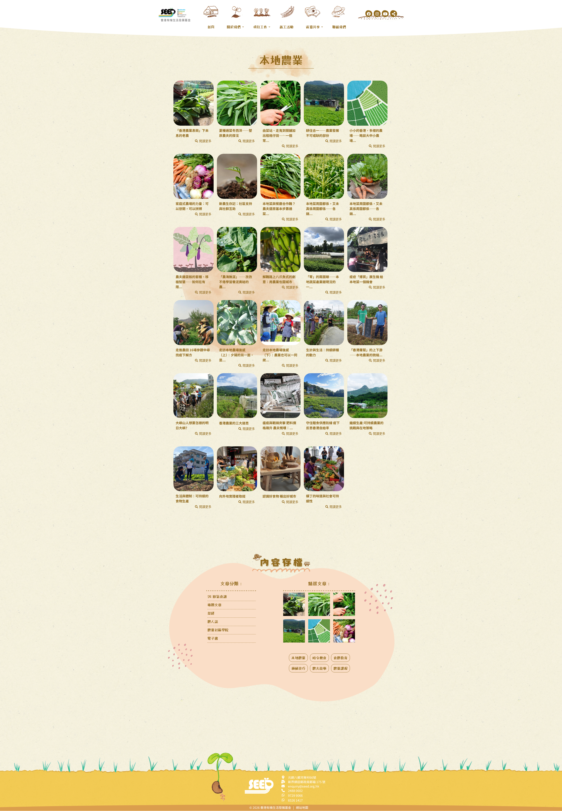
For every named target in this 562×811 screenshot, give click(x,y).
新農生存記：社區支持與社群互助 (235, 206)
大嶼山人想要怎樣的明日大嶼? (192, 425)
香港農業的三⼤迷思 (234, 423)
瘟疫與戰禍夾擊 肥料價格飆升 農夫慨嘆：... (279, 425)
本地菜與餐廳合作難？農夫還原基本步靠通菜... (279, 208)
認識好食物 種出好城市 (279, 496)
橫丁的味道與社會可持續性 (322, 498)
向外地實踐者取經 (232, 496)
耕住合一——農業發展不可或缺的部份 (322, 133)
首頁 (210, 26)
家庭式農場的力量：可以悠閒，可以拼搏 (192, 206)
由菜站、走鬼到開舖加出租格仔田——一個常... (279, 135)
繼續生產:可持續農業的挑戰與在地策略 (366, 425)
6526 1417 (295, 800)
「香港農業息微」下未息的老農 (192, 133)
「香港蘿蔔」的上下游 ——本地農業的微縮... (365, 352)
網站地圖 (302, 807)
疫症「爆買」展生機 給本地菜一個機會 (366, 279)
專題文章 (214, 604)
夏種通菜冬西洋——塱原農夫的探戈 (235, 133)
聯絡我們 (339, 26)
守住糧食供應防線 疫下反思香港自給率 (323, 425)
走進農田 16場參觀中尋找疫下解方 (193, 352)
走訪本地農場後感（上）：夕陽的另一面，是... (236, 355)
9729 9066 (295, 795)
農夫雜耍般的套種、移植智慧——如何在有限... (192, 281)
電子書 (212, 638)
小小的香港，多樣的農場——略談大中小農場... (365, 135)
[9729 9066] (283, 795)
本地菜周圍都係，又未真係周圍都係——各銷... (322, 208)
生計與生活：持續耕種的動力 (322, 352)
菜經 (210, 613)
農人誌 (212, 621)
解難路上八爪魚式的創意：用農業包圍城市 (279, 279)
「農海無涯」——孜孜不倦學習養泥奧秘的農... (235, 281)
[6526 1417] (283, 800)
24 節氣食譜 (217, 596)
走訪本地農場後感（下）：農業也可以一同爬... (280, 355)
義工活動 (286, 26)
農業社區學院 (218, 629)
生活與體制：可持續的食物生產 (192, 498)
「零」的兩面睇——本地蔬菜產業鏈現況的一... (322, 281)
